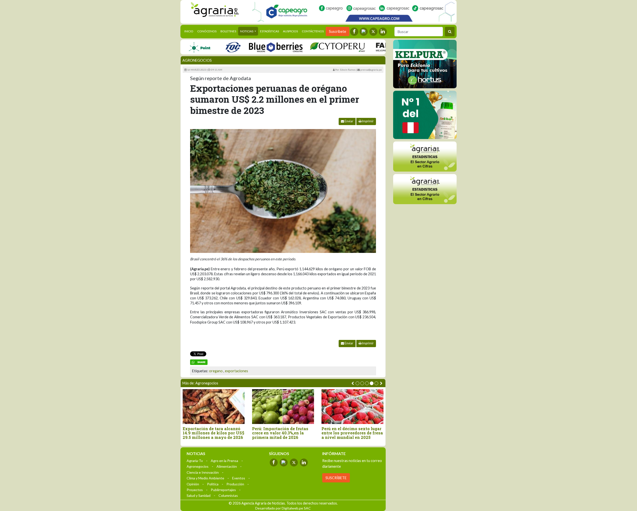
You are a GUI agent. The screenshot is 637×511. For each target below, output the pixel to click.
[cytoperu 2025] (323, 46)
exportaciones (236, 371)
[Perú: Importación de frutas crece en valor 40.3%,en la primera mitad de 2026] (283, 406)
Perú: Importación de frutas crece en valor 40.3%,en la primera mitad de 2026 (280, 433)
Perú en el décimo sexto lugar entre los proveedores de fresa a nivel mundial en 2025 (352, 433)
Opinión (193, 484)
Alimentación (226, 466)
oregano (216, 371)
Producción (235, 484)
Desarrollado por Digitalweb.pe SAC (283, 508)
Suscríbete (337, 31)
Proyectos (195, 490)
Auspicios (290, 31)
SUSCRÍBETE (336, 478)
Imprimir (368, 121)
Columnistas (228, 495)
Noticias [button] (247, 31)
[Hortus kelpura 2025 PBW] (425, 64)
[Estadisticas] (425, 156)
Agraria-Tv (195, 461)
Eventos (238, 478)
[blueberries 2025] (262, 46)
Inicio (189, 31)
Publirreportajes (223, 490)
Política (212, 484)
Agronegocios (197, 60)
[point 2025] (185, 46)
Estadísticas (269, 31)
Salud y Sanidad (199, 495)
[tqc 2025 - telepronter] (219, 46)
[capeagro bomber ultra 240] (353, 12)
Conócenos (206, 31)
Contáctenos (313, 31)
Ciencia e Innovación (203, 472)
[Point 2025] (425, 115)
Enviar (348, 121)
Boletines (228, 31)
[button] (357, 383)
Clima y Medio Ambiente (205, 478)
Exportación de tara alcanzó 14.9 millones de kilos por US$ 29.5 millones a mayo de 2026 (213, 433)
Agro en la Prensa (224, 461)
